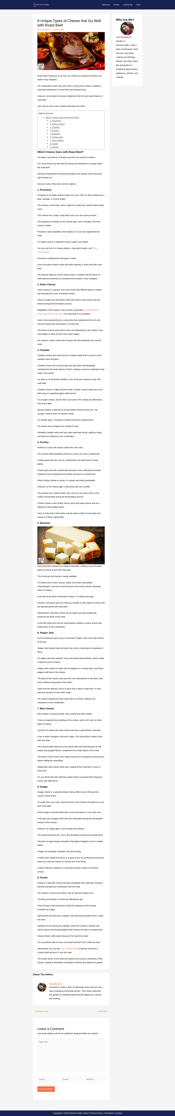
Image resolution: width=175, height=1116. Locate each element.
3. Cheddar (55, 127)
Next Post (103, 1011)
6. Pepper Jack (56, 137)
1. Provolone (55, 121)
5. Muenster (55, 134)
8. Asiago (54, 144)
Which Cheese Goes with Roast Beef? (62, 117)
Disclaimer (109, 1113)
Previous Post (40, 1011)
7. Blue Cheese (57, 140)
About (86, 1113)
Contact (118, 1113)
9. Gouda (54, 147)
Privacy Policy (96, 1113)
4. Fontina (54, 130)
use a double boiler (69, 949)
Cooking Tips (58, 30)
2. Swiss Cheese (57, 124)
